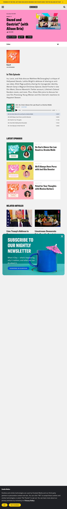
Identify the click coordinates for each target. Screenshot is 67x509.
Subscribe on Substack (18, 268)
